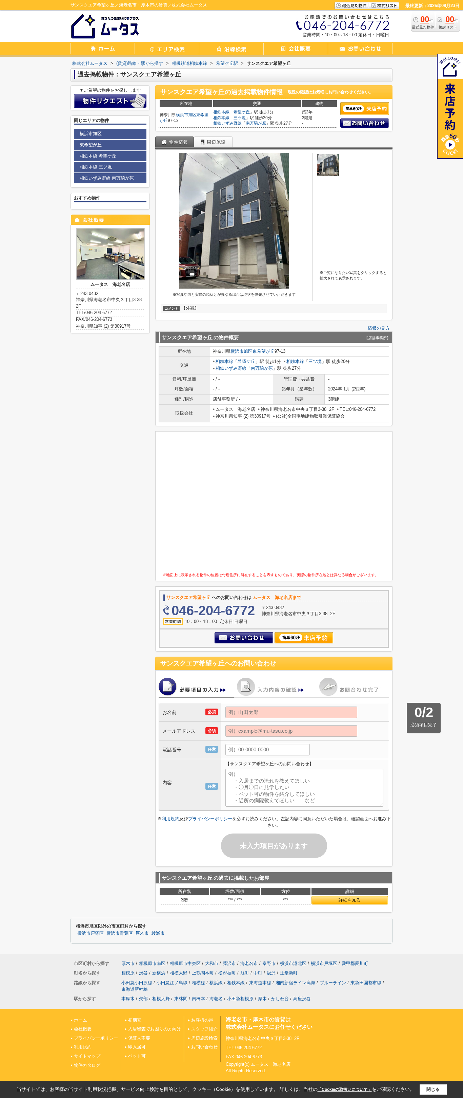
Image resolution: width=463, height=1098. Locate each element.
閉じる (433, 1089)
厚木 (262, 998)
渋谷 (143, 972)
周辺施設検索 (204, 1038)
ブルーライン (333, 982)
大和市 (211, 963)
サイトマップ (87, 1056)
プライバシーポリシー (210, 818)
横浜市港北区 (293, 963)
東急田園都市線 (365, 982)
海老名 (216, 998)
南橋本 (198, 998)
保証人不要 (139, 1038)
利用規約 (170, 818)
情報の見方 (379, 328)
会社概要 (83, 1028)
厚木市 (142, 933)
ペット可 (137, 1056)
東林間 (180, 998)
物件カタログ (87, 1065)
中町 (258, 972)
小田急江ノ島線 (172, 982)
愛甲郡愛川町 (355, 963)
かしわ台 (280, 998)
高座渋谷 (302, 998)
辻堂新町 (289, 972)
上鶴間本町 (203, 972)
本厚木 (128, 998)
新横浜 (158, 972)
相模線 (198, 982)
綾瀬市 (158, 933)
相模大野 (178, 972)
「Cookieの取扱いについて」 (345, 1089)
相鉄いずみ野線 (227, 123)
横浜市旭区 (186, 114)
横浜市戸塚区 (90, 933)
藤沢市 (229, 963)
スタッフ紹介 (204, 1028)
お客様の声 (202, 1020)
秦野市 (269, 963)
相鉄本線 (221, 112)
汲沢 (271, 972)
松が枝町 (227, 972)
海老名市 (249, 963)
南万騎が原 (256, 123)
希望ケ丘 (242, 112)
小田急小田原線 (136, 982)
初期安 (134, 1020)
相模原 (128, 972)
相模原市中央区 (185, 963)
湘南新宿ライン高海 (295, 982)
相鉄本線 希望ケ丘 (98, 156)
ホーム (80, 1020)
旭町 (244, 972)
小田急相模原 (240, 998)
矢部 (143, 998)
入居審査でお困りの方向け (154, 1028)
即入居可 (137, 1046)
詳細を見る (350, 899)
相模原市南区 (152, 963)
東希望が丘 (264, 351)
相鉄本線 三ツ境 (96, 166)
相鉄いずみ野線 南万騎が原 (107, 178)
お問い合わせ (204, 1046)
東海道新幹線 (134, 989)
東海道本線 (260, 982)
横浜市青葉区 (119, 933)
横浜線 (216, 982)
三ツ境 (240, 117)
